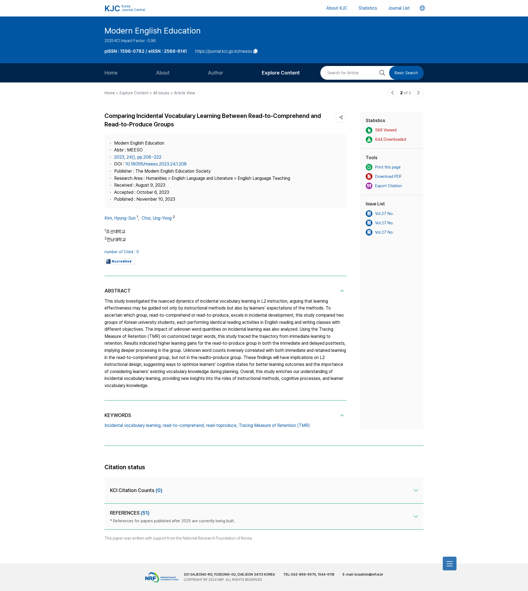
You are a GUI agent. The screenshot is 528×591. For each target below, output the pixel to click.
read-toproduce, (222, 425)
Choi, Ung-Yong (157, 218)
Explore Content (281, 73)
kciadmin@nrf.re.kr (368, 574)
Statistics (367, 8)
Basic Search (406, 73)
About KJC (336, 8)
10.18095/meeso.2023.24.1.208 (156, 164)
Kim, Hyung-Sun (120, 218)
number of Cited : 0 (122, 252)
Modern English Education (153, 30)
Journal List (399, 8)
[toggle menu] (450, 563)
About (162, 73)
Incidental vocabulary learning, (133, 425)
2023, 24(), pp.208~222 (137, 157)
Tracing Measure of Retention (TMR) (274, 425)
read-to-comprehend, (184, 425)
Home (111, 73)
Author (215, 73)
